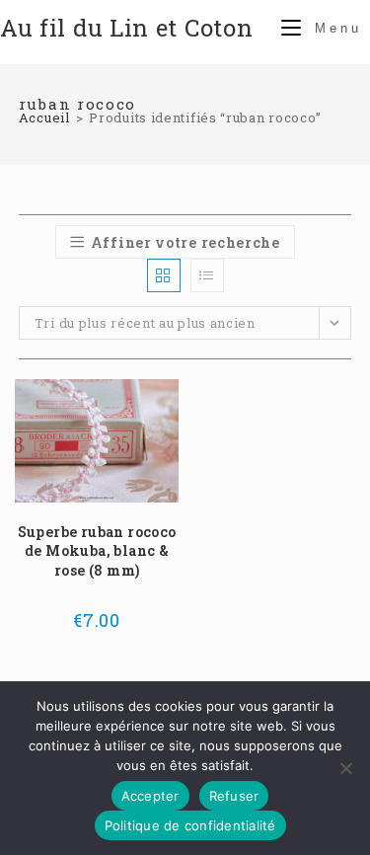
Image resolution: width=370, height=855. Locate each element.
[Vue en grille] (164, 275)
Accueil (44, 117)
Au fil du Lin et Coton (126, 27)
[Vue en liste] (207, 275)
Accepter (150, 796)
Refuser (234, 796)
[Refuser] (345, 768)
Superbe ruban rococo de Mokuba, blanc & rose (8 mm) (97, 551)
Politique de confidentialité (190, 825)
